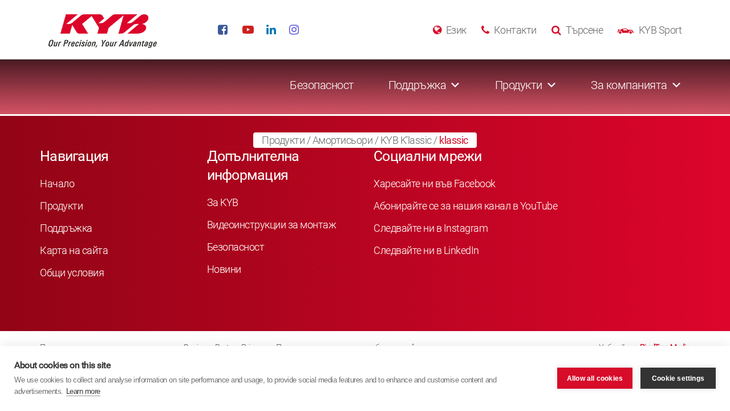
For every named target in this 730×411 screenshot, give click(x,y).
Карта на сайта (74, 250)
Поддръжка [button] (417, 85)
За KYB (222, 202)
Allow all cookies (595, 378)
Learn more (83, 391)
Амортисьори (343, 140)
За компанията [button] (629, 85)
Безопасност (322, 85)
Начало (57, 184)
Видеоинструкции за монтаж (271, 225)
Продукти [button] (518, 85)
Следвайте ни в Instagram (431, 228)
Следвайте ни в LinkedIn (426, 250)
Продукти (283, 140)
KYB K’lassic (406, 140)
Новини (224, 269)
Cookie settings (678, 378)
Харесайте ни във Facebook (435, 184)
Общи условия (72, 273)
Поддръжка (66, 228)
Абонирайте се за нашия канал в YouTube (465, 206)
